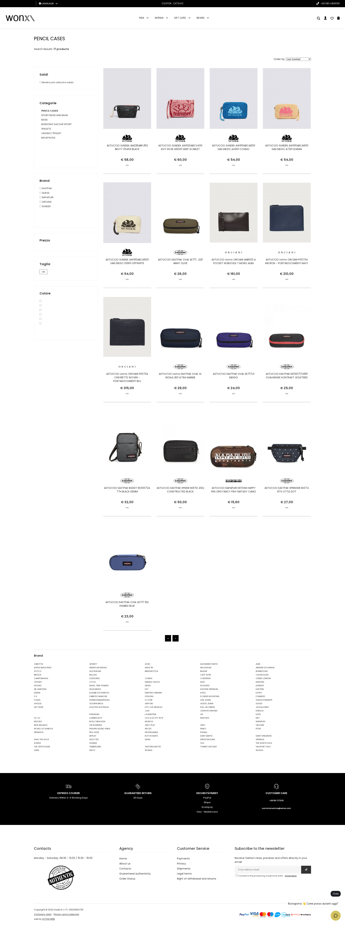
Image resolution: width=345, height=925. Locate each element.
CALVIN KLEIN (262, 674)
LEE (201, 714)
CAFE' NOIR (205, 674)
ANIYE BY (149, 667)
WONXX (148, 750)
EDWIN (37, 692)
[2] (40, 310)
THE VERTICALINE (42, 746)
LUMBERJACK (95, 717)
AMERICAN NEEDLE (98, 667)
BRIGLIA (37, 674)
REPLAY (92, 735)
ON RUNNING (95, 725)
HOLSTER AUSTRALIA (99, 707)
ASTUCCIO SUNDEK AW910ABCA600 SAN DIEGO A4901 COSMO (233, 147)
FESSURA (149, 696)
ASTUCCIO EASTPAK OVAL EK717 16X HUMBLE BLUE (127, 604)
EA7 (146, 689)
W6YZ (92, 750)
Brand (200, 17)
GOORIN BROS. (96, 703)
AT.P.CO (37, 671)
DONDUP (260, 685)
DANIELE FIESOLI (152, 682)
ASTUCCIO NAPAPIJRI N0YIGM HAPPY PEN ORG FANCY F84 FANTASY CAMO (233, 489)
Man (141, 17)
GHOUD (37, 703)
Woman (159, 17)
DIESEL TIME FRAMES (99, 685)
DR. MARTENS (40, 689)
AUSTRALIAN (95, 671)
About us (124, 863)
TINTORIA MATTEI (153, 746)
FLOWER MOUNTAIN (209, 696)
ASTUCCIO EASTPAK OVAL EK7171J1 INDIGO (233, 375)
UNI (43, 271)
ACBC (147, 664)
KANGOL (260, 710)
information (291, 875)
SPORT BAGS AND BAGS (54, 115)
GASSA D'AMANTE (264, 699)
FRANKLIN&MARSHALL (99, 699)
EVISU (203, 692)
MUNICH (149, 721)
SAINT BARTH (206, 735)
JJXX (147, 710)
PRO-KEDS (94, 732)
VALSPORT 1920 (263, 746)
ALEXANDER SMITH (209, 664)
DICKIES (38, 685)
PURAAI (203, 732)
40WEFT (93, 664)
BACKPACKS (48, 137)
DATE (202, 682)
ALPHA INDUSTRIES (43, 667)
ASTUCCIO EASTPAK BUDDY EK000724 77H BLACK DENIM (127, 489)
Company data (42, 914)
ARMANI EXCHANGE (265, 667)
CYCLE (92, 682)
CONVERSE (205, 678)
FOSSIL (37, 699)
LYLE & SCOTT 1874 (154, 717)
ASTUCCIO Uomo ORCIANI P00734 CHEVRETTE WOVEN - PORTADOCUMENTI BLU (127, 377)
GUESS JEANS (206, 703)
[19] (40, 319)
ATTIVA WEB (48, 919)
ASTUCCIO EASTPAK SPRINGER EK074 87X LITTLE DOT (286, 489)
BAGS (44, 119)
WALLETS (46, 128)
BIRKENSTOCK (151, 671)
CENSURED (94, 678)
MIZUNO (38, 721)
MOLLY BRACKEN (97, 721)
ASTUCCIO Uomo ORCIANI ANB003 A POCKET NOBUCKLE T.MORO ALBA (233, 261)
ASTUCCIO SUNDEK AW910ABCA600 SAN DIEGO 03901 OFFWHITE (127, 261)
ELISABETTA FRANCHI (99, 692)
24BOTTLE (38, 664)
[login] (325, 18)
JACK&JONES (262, 707)
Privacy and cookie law (66, 914)
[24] (40, 323)
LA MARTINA (150, 714)
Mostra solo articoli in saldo (57, 82)
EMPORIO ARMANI (153, 692)
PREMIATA (38, 732)
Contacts (125, 868)
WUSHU (259, 750)
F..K (35, 696)
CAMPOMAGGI (41, 678)
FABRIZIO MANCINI (98, 696)
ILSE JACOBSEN (207, 707)
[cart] (338, 18)
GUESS (45, 193)
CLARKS (148, 678)
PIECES (148, 728)
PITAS (258, 728)
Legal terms (184, 873)
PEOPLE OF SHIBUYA (43, 728)
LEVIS (258, 714)
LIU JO (37, 717)
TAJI (202, 743)
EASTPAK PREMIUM (209, 689)
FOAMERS (260, 696)
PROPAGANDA (151, 732)
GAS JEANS (205, 699)
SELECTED (94, 739)
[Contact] (332, 18)
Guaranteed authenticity (135, 873)
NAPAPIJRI (47, 197)
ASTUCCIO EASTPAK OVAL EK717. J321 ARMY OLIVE (180, 261)
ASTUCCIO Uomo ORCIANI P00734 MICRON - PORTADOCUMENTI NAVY (286, 261)
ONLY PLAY (150, 725)
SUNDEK (46, 206)
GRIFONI (149, 703)
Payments (183, 858)
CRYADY (38, 682)
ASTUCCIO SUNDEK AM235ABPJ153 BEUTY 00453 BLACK (127, 147)
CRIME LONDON (263, 678)
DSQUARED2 (95, 689)
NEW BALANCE (41, 725)
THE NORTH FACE (264, 743)
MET (258, 717)
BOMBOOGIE (262, 671)
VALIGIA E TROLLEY (51, 133)
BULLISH (93, 674)
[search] (318, 18)
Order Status (127, 878)
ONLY (202, 725)
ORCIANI (46, 202)
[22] (40, 305)
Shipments (183, 868)
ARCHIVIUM (205, 667)
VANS (36, 750)
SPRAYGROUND (207, 739)
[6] (40, 301)
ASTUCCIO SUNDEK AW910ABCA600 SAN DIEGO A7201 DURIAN (286, 147)
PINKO (203, 728)
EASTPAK (46, 188)
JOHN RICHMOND (208, 710)
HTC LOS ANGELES (153, 707)
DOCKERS (205, 685)
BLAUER (203, 671)
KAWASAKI (94, 714)
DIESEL (148, 685)
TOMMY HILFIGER (208, 746)
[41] (40, 314)
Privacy (181, 863)
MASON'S (204, 717)
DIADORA (260, 682)
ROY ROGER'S (151, 735)
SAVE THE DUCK (41, 739)
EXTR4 (259, 692)
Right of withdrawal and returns (196, 878)
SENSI (147, 739)
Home (123, 858)
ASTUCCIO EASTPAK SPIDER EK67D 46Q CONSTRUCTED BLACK (180, 489)
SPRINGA (260, 739)
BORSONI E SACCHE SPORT (56, 124)
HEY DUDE (38, 707)
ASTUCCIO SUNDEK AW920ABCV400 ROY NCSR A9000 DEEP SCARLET (180, 147)
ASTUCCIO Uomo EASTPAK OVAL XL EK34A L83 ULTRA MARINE (180, 375)
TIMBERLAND (95, 746)
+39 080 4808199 (330, 3)
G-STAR (148, 699)
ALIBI (258, 664)
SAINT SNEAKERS (264, 735)
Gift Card (180, 17)
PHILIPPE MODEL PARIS (99, 728)
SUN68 (37, 743)
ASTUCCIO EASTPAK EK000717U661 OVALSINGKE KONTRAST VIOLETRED (287, 375)
